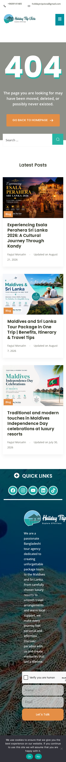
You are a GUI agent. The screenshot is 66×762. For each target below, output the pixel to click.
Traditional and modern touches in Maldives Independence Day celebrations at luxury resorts (33, 423)
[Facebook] (12, 490)
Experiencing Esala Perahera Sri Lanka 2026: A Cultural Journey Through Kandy (27, 235)
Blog (8, 214)
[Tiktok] (53, 490)
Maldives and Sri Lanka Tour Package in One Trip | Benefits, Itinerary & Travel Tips (31, 329)
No (38, 756)
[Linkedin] (43, 490)
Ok (29, 756)
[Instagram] (22, 490)
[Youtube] (33, 490)
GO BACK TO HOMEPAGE (30, 120)
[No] (61, 748)
